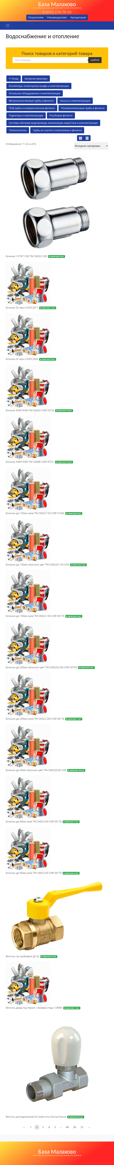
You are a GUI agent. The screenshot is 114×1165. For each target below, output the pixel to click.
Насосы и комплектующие (75, 100)
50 (74, 1127)
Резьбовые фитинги (60, 115)
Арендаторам (78, 17)
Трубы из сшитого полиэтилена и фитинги (57, 130)
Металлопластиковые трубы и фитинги (31, 100)
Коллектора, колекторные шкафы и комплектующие (39, 86)
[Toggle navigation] (8, 26)
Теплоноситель (18, 130)
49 (67, 1127)
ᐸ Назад (13, 78)
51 (82, 1127)
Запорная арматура (35, 78)
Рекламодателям (57, 17)
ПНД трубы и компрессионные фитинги (32, 108)
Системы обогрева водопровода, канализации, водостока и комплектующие (53, 122)
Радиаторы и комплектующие (26, 115)
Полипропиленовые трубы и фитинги (82, 108)
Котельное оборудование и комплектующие (34, 93)
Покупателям (35, 17)
